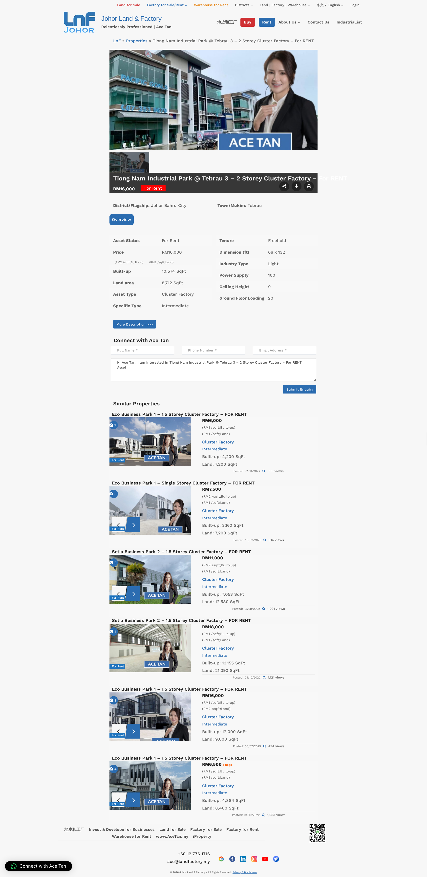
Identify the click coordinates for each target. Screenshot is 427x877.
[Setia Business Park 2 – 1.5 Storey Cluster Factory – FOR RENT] (150, 579)
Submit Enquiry (299, 389)
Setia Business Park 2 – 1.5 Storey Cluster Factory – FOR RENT (181, 551)
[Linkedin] (243, 859)
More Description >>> (134, 324)
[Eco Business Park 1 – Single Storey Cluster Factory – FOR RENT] (150, 510)
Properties (137, 40)
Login (355, 5)
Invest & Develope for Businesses (122, 829)
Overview (121, 219)
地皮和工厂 (227, 22)
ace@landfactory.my (188, 861)
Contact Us (318, 22)
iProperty (202, 836)
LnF (117, 40)
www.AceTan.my (172, 836)
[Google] (221, 859)
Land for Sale (128, 5)
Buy (247, 22)
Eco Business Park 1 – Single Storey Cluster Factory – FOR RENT (183, 482)
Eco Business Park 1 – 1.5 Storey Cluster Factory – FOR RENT (179, 414)
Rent (266, 22)
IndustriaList (349, 22)
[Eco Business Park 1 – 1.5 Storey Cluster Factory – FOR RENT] (150, 441)
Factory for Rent (242, 829)
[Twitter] (276, 859)
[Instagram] (254, 859)
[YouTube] (265, 859)
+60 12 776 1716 (194, 853)
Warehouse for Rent (211, 5)
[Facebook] (232, 859)
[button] (38, 866)
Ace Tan (159, 340)
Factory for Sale (206, 829)
